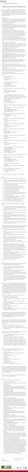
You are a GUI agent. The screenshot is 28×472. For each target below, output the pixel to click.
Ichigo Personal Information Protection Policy (19, 458)
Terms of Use (2, 458)
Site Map (2, 463)
